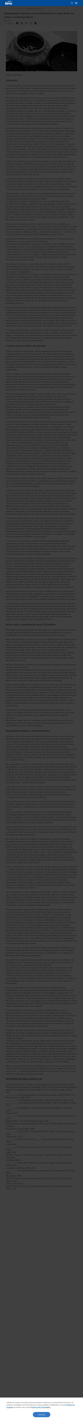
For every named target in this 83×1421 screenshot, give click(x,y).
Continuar (41, 1414)
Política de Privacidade (40, 1407)
